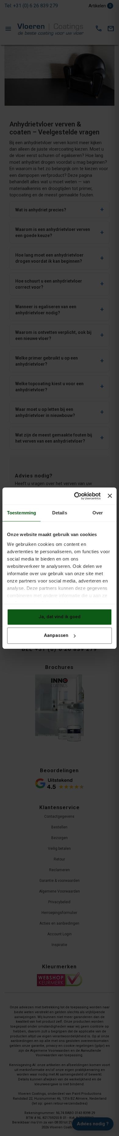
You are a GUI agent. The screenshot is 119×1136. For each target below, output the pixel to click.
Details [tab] (59, 512)
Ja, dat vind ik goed (59, 616)
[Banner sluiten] (110, 496)
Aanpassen (56, 635)
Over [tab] (97, 512)
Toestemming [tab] (21, 512)
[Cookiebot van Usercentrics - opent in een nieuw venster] (76, 496)
